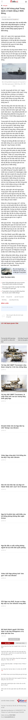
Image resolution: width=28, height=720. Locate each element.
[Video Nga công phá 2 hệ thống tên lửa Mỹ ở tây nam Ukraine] (14, 444)
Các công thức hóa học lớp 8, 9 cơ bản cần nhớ (13, 669)
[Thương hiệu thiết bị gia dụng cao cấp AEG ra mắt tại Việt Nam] (9, 330)
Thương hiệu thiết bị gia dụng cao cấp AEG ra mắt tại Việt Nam (8, 340)
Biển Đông (4, 299)
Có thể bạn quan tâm (9, 323)
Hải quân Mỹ (9, 296)
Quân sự (3, 369)
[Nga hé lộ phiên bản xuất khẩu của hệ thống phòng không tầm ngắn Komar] (14, 503)
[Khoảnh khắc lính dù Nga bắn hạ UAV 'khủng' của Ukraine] (14, 414)
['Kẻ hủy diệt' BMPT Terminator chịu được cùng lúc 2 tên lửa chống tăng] (14, 354)
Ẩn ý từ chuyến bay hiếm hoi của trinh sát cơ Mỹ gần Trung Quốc (19, 270)
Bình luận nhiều (20, 643)
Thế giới (5, 5)
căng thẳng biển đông (13, 299)
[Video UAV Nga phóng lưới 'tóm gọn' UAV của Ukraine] (14, 562)
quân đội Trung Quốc (19, 296)
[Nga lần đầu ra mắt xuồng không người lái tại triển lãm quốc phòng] (14, 534)
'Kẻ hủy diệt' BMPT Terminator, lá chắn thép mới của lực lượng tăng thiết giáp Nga (13, 396)
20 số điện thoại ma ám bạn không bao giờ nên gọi (14, 674)
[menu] (1, 1)
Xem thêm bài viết (14, 639)
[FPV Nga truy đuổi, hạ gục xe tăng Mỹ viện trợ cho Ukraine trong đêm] (14, 590)
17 (14, 660)
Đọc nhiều (7, 643)
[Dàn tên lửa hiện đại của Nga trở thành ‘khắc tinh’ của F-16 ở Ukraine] (14, 473)
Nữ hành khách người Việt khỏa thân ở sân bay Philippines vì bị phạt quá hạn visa (12, 631)
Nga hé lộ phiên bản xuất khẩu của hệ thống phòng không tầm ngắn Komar (13, 516)
